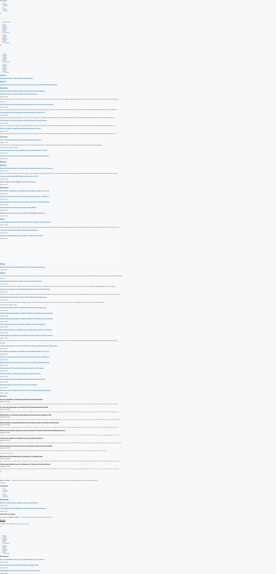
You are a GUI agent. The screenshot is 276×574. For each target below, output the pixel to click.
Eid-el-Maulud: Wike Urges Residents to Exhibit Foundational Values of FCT (23, 112)
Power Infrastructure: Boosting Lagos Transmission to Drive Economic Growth (26, 446)
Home (4, 3)
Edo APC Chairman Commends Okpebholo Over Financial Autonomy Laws (22, 267)
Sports (4, 31)
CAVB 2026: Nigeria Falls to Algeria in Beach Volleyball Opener (19, 230)
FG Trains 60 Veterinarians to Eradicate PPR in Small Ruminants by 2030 (24, 407)
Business (5, 25)
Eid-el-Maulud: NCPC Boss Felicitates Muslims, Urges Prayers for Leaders (22, 368)
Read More (2, 101)
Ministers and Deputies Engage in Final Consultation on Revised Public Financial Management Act (32, 430)
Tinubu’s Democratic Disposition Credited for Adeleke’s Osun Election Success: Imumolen (26, 313)
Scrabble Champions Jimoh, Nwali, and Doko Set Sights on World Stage (21, 235)
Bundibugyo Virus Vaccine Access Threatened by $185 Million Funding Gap (22, 213)
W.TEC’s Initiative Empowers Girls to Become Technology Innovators (20, 140)
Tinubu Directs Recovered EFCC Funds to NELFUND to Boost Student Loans (23, 297)
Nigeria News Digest (24, 523)
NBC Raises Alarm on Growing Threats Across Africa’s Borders (18, 94)
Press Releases (6, 32)
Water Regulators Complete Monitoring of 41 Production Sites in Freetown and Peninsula (29, 422)
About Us (5, 4)
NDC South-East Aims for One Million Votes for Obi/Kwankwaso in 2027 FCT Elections (26, 330)
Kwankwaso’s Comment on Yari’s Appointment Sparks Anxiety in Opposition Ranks (25, 289)
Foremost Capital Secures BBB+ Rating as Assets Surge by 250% (19, 176)
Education (5, 28)
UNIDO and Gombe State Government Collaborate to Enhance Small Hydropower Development (28, 84)
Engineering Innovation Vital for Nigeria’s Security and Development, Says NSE (23, 150)
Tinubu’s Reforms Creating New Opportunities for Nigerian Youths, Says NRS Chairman (26, 168)
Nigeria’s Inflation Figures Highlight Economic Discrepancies (18, 182)
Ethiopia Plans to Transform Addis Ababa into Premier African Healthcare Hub (25, 415)
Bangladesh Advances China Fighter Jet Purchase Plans (16, 78)
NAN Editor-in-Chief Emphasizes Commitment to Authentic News (21, 456)
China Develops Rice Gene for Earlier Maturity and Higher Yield (19, 565)
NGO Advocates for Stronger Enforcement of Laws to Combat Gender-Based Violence (25, 390)
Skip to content (3, 0)
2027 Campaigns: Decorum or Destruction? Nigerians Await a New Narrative (22, 324)
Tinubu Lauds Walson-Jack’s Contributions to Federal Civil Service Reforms (25, 464)
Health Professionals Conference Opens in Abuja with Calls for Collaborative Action (24, 202)
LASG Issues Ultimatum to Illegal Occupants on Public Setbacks (21, 438)
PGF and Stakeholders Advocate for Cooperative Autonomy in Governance (22, 559)
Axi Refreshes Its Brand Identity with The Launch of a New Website (20, 570)
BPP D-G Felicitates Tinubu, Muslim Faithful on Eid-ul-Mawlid (19, 502)
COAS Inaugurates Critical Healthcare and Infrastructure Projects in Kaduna (23, 508)
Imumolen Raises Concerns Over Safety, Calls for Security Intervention (21, 281)
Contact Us (5, 5)
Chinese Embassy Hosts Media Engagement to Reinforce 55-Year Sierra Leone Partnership (26, 104)
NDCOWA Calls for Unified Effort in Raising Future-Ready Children (20, 128)
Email (1, 519)
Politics (4, 27)
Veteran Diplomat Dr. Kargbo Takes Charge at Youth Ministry (18, 207)
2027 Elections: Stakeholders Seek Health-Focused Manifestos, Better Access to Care (24, 191)
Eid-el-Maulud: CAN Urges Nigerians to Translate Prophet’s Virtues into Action (23, 120)
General (4, 24)
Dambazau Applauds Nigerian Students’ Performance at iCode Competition (22, 91)
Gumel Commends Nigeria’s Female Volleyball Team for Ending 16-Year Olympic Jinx (25, 222)
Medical (5, 29)
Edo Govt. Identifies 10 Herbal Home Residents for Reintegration (21, 399)
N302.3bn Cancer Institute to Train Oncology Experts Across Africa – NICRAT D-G (25, 196)
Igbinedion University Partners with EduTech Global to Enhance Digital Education (24, 156)
